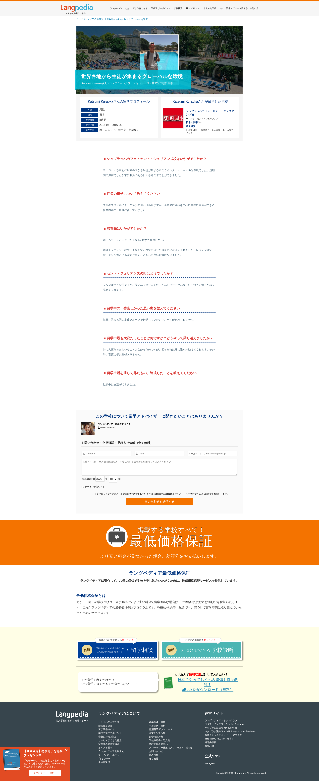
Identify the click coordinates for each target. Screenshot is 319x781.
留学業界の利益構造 (108, 744)
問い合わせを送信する (159, 501)
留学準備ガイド (140, 8)
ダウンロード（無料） (45, 773)
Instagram (210, 763)
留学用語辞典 (156, 736)
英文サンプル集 (157, 733)
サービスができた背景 (110, 740)
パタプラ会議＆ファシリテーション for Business (230, 731)
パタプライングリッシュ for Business (224, 724)
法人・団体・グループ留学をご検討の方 (239, 8)
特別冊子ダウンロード (160, 729)
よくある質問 (105, 747)
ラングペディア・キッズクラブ (221, 720)
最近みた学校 (209, 8)
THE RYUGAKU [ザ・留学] (219, 738)
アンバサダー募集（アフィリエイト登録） (171, 747)
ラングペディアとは (119, 8)
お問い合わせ (156, 751)
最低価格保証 (105, 725)
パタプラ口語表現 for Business (221, 727)
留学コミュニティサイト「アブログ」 (224, 735)
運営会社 (153, 758)
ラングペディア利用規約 (111, 751)
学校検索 (178, 8)
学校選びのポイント (160, 8)
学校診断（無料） (158, 725)
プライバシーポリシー (110, 755)
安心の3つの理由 (107, 736)
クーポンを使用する (94, 486)
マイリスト (194, 8)
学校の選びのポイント (110, 733)
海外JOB (209, 746)
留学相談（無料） (158, 722)
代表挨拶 (153, 755)
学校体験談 (104, 762)
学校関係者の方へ (158, 744)
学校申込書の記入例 (159, 740)
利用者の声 (104, 758)
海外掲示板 (210, 742)
